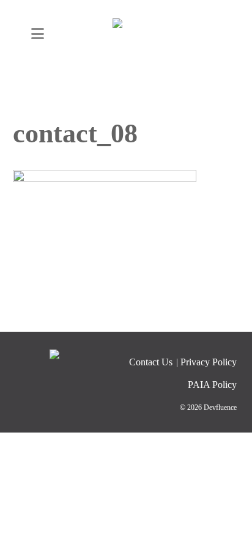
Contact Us (150, 362)
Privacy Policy (208, 362)
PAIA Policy (212, 384)
